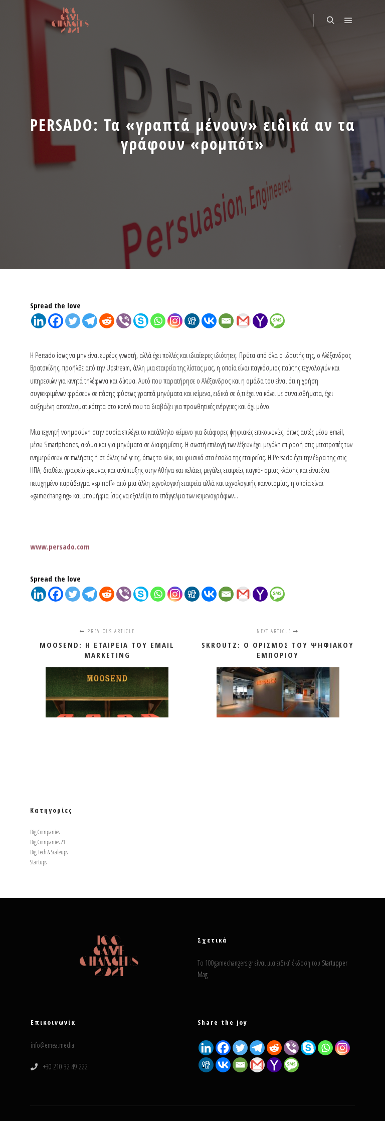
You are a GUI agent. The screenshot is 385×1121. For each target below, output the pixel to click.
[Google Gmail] (257, 1064)
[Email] (226, 320)
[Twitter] (72, 320)
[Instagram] (174, 320)
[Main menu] (348, 20)
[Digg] (192, 320)
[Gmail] (243, 320)
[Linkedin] (38, 320)
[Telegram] (89, 320)
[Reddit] (106, 320)
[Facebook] (55, 320)
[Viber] (123, 320)
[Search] (330, 20)
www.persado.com (60, 546)
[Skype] (140, 320)
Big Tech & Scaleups (49, 852)
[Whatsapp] (157, 320)
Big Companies (45, 832)
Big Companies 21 (48, 842)
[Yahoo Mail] (260, 320)
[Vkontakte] (209, 320)
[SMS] (277, 320)
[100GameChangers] (70, 20)
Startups (38, 862)
